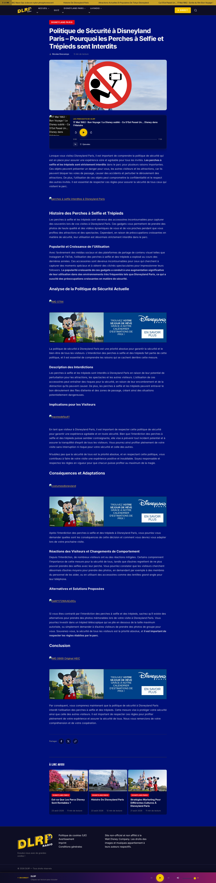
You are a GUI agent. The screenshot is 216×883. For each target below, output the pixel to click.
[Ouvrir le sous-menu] (37, 13)
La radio (95, 8)
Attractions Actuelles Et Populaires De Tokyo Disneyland (89, 2)
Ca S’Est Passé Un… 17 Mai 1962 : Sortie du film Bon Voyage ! (151, 2)
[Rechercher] (196, 10)
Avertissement (66, 839)
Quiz (56, 10)
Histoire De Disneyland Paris (41, 2)
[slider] (118, 139)
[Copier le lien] (75, 741)
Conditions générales (70, 846)
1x (75, 144)
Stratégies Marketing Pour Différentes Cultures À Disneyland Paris (145, 802)
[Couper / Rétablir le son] (178, 878)
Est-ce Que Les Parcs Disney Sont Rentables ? (68, 801)
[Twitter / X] (68, 741)
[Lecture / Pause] (83, 132)
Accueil (42, 8)
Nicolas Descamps (60, 54)
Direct (184, 10)
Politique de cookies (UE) (73, 835)
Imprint (62, 842)
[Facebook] (61, 741)
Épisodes (86, 144)
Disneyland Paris (73, 8)
